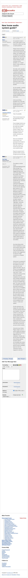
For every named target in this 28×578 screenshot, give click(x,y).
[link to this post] (5, 37)
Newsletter (14, 574)
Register (4, 552)
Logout (3, 551)
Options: (5, 390)
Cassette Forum (8, 521)
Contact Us (8, 574)
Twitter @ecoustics (6, 566)
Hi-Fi (10, 5)
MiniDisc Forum (8, 530)
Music (14, 7)
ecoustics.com (10, 572)
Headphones (10, 7)
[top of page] (2, 37)
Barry (3, 39)
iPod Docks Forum (8, 529)
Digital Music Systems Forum (11, 533)
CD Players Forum (8, 522)
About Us (4, 574)
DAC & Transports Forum (10, 525)
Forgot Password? (17, 386)
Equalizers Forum (8, 527)
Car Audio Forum (6, 542)
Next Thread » (22, 358)
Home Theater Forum (7, 541)
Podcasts (19, 7)
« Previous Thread (7, 358)
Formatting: (5, 365)
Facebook (4, 563)
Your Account (5, 558)
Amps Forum (7, 520)
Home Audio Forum (7, 518)
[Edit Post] (24, 37)
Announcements (5, 556)
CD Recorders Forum (9, 523)
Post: (4, 368)
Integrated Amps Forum (9, 528)
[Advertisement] (14, 456)
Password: (16, 30)
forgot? (17, 30)
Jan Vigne (4, 159)
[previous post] (3, 110)
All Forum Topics (6, 544)
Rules (3, 553)
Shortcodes (4, 554)
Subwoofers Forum (8, 537)
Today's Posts (23, 518)
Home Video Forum (6, 540)
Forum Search (7, 16)
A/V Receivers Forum (9, 519)
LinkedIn (4, 565)
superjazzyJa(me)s (6, 112)
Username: (5, 30)
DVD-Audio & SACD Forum (10, 526)
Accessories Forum (7, 543)
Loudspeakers (15, 5)
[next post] (3, 37)
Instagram (4, 564)
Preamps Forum (8, 535)
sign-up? (7, 30)
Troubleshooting (5, 555)
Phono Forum (7, 534)
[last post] (4, 37)
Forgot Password (6, 549)
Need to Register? (17, 382)
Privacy (18, 574)
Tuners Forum (7, 539)
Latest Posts (5, 5)
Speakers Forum (8, 536)
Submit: (4, 394)
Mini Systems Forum (9, 532)
